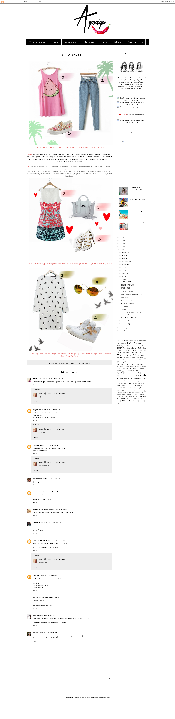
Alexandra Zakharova (40, 509)
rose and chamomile (129, 390)
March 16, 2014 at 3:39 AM (51, 597)
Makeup (88, 41)
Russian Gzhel (142, 350)
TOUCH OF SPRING (127, 285)
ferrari (138, 366)
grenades (142, 368)
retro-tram (143, 387)
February (125, 321)
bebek (127, 357)
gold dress (133, 368)
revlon (120, 390)
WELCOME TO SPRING (137, 199)
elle (132, 364)
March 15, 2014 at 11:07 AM (55, 540)
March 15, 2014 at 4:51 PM (49, 575)
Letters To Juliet (38, 530)
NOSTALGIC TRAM (137, 223)
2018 (121, 237)
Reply (35, 385)
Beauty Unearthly (39, 378)
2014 (56, 363)
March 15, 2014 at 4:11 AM (49, 445)
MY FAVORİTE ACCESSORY (137, 188)
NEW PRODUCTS (70, 363)
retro (137, 388)
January (124, 324)
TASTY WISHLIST (127, 300)
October (124, 258)
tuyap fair (129, 398)
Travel (104, 41)
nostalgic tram (135, 383)
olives (142, 383)
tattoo (118, 396)
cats (133, 358)
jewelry (119, 371)
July (123, 267)
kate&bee (36, 583)
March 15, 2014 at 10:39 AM (52, 523)
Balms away (128, 340)
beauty (119, 358)
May (123, 273)
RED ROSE (124, 297)
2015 (121, 246)
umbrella (142, 398)
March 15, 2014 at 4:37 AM (52, 478)
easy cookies (121, 364)
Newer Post (31, 679)
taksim (142, 394)
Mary (35, 615)
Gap (134, 340)
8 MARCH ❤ (125, 309)
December (125, 252)
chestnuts (119, 360)
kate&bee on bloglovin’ (40, 585)
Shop (117, 41)
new (126, 383)
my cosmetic (135, 379)
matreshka (143, 373)
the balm (125, 396)
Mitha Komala (38, 523)
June (123, 270)
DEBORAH (124, 306)
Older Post (108, 679)
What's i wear (36, 41)
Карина (35, 632)
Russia (133, 350)
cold (144, 360)
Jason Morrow (91, 697)
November (125, 255)
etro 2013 (140, 364)
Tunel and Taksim (137, 352)
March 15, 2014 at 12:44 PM (56, 559)
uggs (135, 398)
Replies (37, 389)
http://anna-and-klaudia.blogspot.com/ (45, 547)
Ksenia (41, 393)
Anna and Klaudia (39, 540)
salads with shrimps (134, 392)
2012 (121, 331)
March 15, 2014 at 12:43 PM (56, 393)
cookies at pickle (131, 362)
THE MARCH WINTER (128, 317)
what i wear (133, 401)
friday (125, 368)
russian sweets (122, 392)
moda (143, 375)
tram (131, 396)
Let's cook (70, 41)
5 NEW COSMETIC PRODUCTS (131, 294)
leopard (132, 371)
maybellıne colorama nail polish (128, 375)
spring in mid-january (132, 394)
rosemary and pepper (141, 390)
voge (118, 401)
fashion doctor (37, 478)
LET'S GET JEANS (127, 291)
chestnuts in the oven (130, 360)
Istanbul (124, 343)
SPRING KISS (125, 288)
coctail (139, 360)
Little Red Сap (137, 211)
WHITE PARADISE (127, 303)
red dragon (124, 387)
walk (124, 401)
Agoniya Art (135, 41)
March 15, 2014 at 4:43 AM (49, 492)
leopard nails (140, 370)
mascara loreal (135, 373)
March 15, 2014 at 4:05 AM (51, 410)
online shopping (85, 363)
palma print (137, 385)
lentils (126, 370)
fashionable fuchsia (129, 366)
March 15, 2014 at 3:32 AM (54, 378)
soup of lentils (121, 394)
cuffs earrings (140, 362)
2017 (121, 240)
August (124, 264)
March (124, 279)
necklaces (120, 383)
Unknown (36, 445)
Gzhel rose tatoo (142, 340)
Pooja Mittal (37, 410)
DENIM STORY (126, 282)
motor (125, 379)
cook (121, 362)
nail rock (128, 381)
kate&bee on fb (38, 587)
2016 (121, 243)
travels (136, 396)
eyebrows (120, 366)
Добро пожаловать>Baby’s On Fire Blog (46, 638)
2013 (121, 328)
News (54, 41)
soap (142, 392)
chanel (141, 358)
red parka (131, 387)
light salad (120, 373)
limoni (127, 373)
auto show (141, 355)
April (123, 276)
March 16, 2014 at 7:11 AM (48, 632)
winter (141, 401)
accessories (61, 363)
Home (70, 679)
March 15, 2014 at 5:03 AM (58, 509)
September (125, 261)
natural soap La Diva (138, 381)
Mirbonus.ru (134, 345)
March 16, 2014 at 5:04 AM (46, 615)
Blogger (106, 697)
